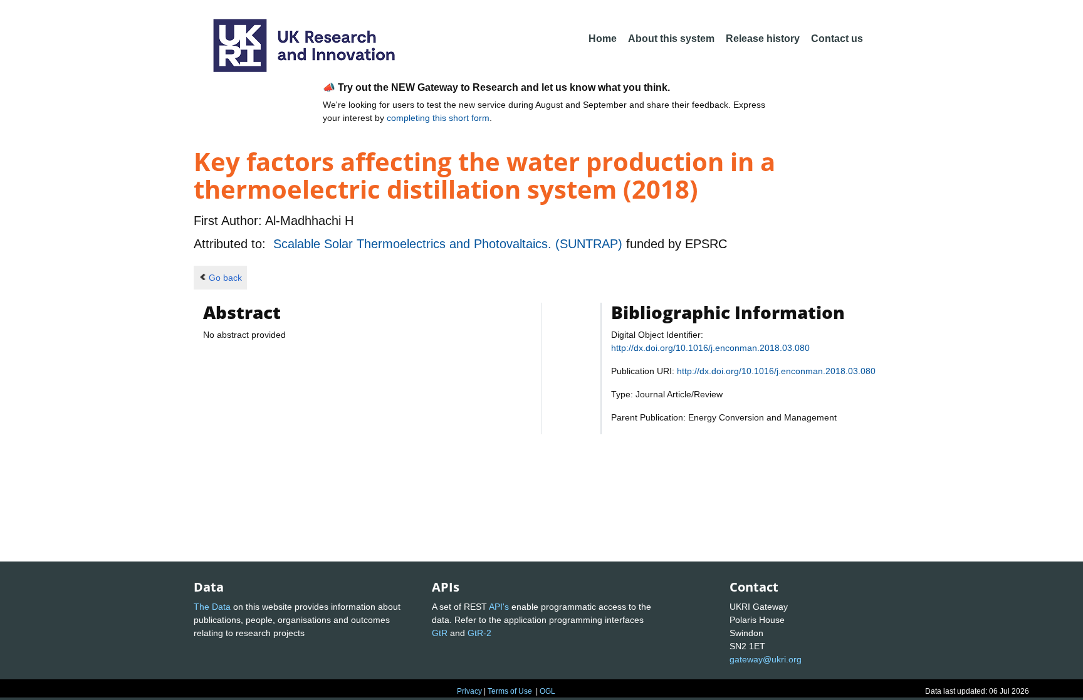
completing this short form (438, 118)
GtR (439, 633)
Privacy (469, 691)
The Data (212, 607)
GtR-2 (479, 633)
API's (499, 607)
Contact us (837, 38)
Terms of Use (510, 691)
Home (603, 38)
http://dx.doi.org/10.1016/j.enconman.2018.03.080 (710, 348)
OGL (547, 691)
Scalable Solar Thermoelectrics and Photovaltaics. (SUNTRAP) (449, 244)
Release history (763, 38)
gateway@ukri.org (766, 659)
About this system (671, 38)
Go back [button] (225, 278)
